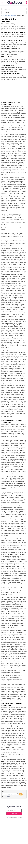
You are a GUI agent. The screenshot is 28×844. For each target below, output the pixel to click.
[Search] (26, 2)
